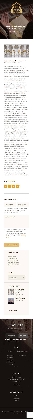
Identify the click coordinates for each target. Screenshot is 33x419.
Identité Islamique (18, 61)
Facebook (16, 396)
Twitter (16, 400)
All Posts (12, 31)
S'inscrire (23, 335)
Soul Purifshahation (13, 262)
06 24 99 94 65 (16, 377)
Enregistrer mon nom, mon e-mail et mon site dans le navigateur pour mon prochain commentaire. (15, 210)
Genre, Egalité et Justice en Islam (19, 291)
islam (9, 181)
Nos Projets (10, 355)
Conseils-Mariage (13, 258)
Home (7, 31)
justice (13, 181)
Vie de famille (12, 267)
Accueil (10, 351)
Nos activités (22, 355)
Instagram (17, 398)
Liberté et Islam (20, 298)
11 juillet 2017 (19, 294)
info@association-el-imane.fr (16, 379)
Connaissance (21, 31)
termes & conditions (13, 341)
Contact (16, 366)
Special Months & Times (15, 265)
